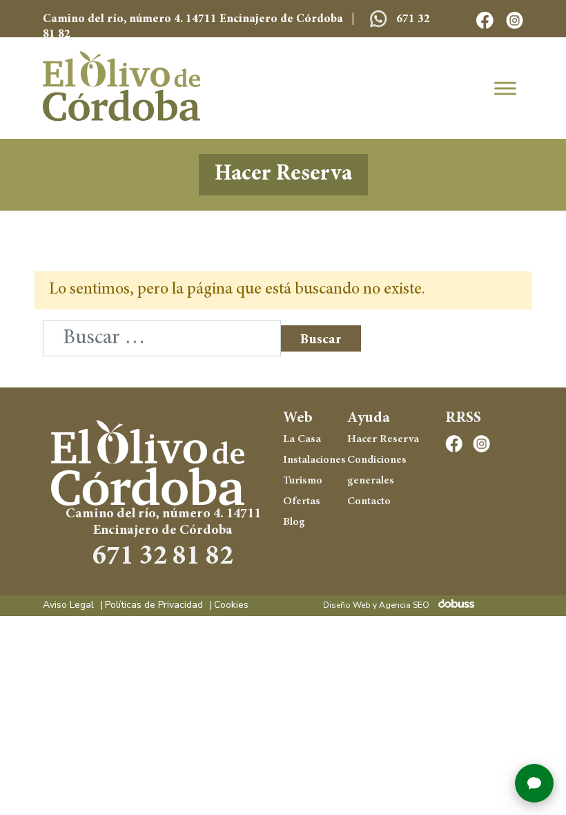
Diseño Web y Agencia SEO (376, 605)
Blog (294, 522)
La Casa (302, 439)
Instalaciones (311, 460)
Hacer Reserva (283, 175)
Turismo (302, 480)
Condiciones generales (377, 470)
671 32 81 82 (162, 557)
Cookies (231, 605)
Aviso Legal (68, 605)
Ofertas (301, 501)
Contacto (369, 501)
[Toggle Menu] (505, 88)
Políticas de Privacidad (154, 605)
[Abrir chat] (534, 783)
